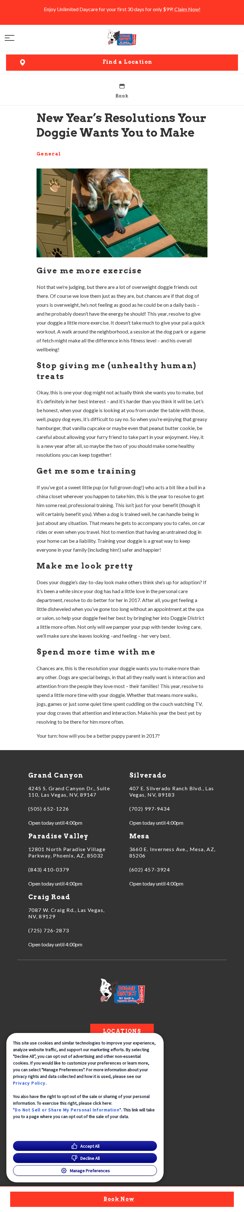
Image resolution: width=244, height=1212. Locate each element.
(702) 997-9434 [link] (149, 809)
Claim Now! (187, 9)
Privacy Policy (29, 1083)
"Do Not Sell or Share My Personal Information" (67, 1110)
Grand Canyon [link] (56, 775)
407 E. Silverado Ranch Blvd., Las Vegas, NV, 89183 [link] (171, 791)
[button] (9, 38)
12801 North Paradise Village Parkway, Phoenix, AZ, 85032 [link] (66, 852)
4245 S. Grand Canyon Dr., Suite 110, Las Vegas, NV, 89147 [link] (69, 791)
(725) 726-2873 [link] (48, 930)
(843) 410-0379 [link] (48, 869)
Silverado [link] (148, 775)
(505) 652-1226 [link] (48, 809)
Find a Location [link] (127, 62)
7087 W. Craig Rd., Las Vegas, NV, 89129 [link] (66, 913)
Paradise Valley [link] (58, 836)
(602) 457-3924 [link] (149, 869)
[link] (122, 38)
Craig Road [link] (49, 897)
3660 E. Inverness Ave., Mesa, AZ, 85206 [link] (172, 852)
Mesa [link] (139, 836)
